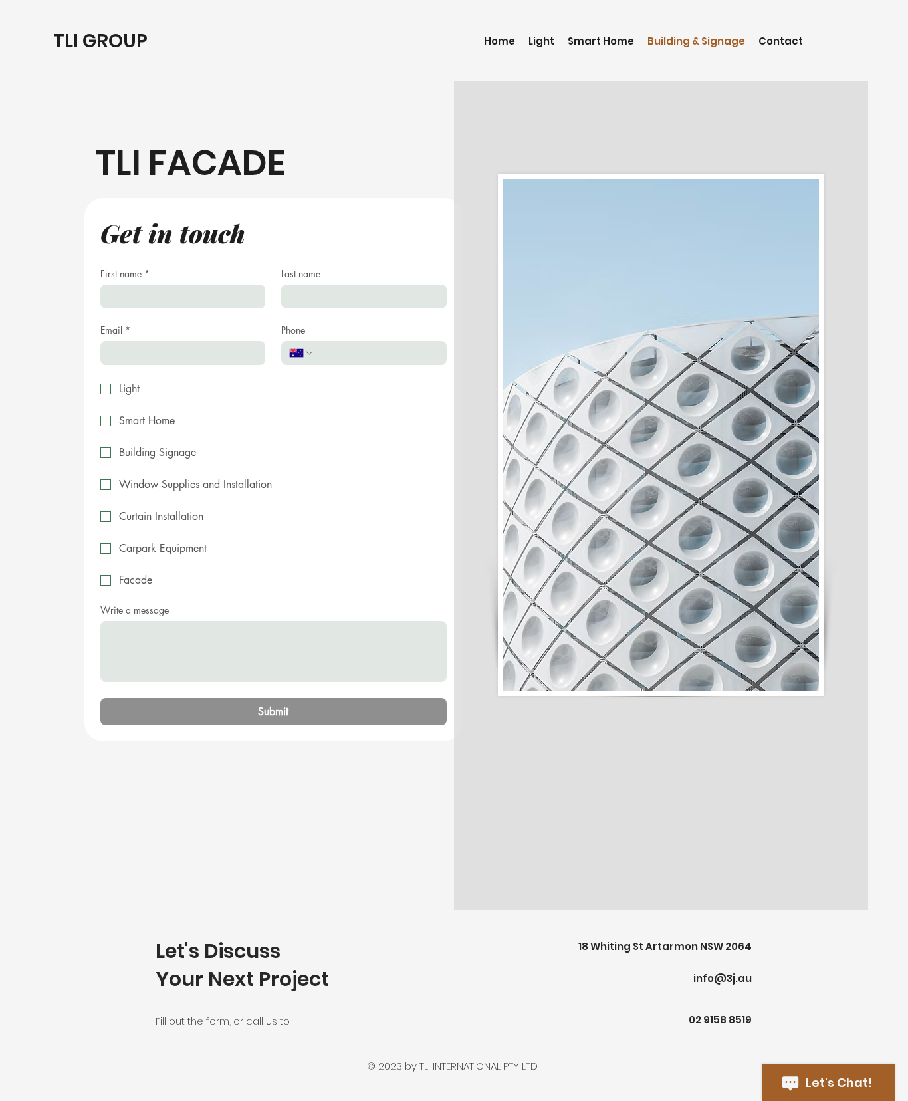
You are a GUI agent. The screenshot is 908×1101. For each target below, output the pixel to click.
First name (125, 273)
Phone (293, 330)
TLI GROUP (100, 41)
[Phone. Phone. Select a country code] (301, 353)
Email (115, 330)
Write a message (134, 610)
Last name (300, 273)
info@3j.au (722, 978)
